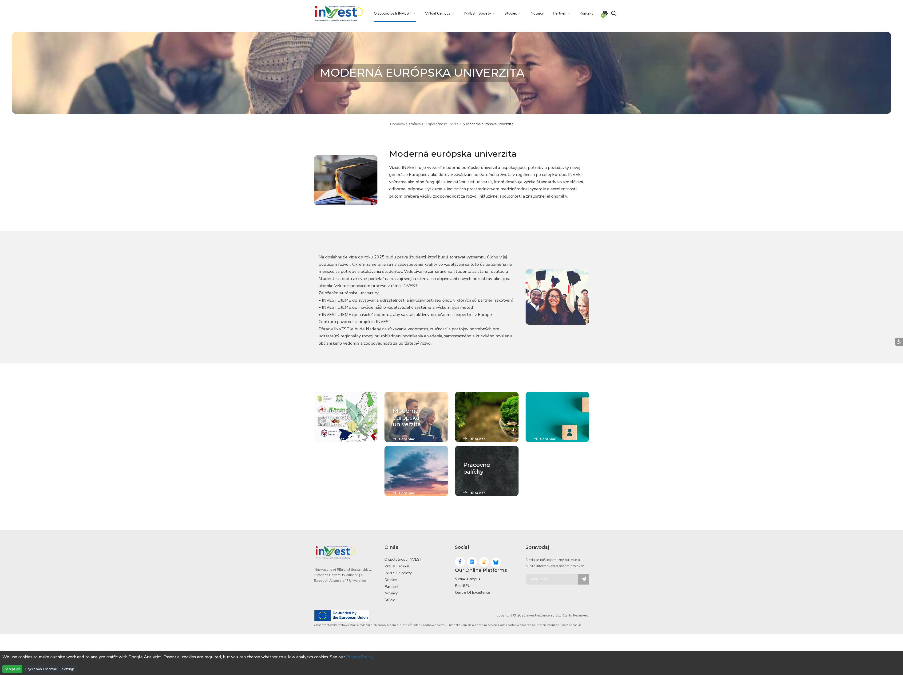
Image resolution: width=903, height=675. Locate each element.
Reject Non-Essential (41, 669)
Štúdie (389, 600)
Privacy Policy (359, 657)
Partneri (559, 13)
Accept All (12, 669)
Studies (510, 13)
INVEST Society (477, 13)
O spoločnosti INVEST (393, 13)
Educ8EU (463, 585)
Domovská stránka (405, 124)
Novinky (537, 13)
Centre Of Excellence (472, 592)
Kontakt (586, 13)
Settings (68, 669)
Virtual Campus (437, 13)
